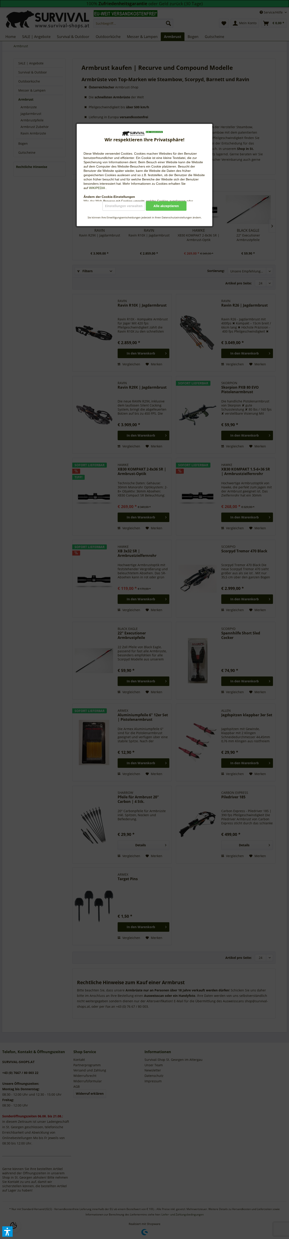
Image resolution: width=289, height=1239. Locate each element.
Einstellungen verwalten (123, 206)
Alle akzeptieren (166, 206)
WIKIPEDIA (97, 188)
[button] (7, 1231)
